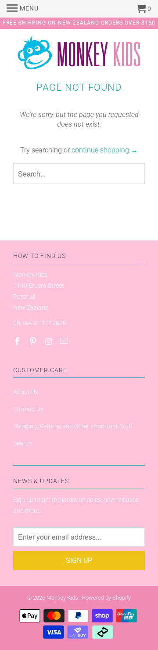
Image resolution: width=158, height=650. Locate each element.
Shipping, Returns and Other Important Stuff (73, 426)
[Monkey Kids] (79, 54)
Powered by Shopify (106, 597)
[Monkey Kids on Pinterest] (34, 341)
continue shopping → (105, 150)
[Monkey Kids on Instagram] (49, 341)
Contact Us (28, 409)
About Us (25, 392)
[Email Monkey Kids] (65, 341)
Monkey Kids (63, 597)
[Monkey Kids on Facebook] (18, 341)
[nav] (23, 9)
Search (22, 443)
